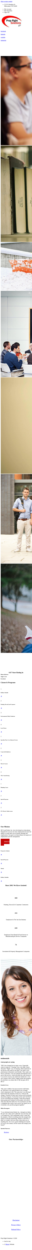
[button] (5, 842)
